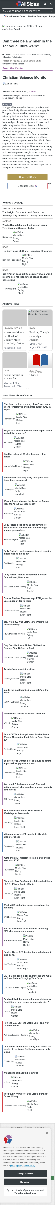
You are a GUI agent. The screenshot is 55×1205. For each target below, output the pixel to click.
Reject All (25, 1181)
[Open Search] (51, 3)
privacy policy (16, 1165)
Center (32, 91)
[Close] (46, 1133)
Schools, (47, 54)
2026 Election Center (16, 16)
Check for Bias (26, 186)
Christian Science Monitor (13, 63)
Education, (6, 57)
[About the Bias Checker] (49, 183)
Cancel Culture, (18, 54)
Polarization (17, 57)
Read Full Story (27, 177)
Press (29, 1127)
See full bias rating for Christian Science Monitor (22, 95)
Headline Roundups (37, 16)
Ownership (39, 1127)
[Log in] (45, 3)
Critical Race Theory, (34, 54)
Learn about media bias (12, 98)
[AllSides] (28, 4)
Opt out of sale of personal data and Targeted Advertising (25, 1191)
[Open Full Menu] (4, 4)
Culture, (8, 54)
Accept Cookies (25, 1173)
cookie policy (29, 1165)
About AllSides (18, 1127)
